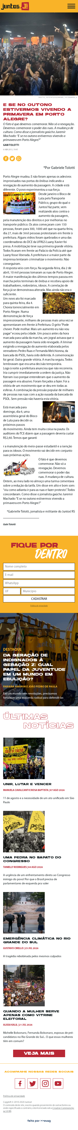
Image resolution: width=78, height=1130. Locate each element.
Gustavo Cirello (13, 948)
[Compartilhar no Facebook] (6, 158)
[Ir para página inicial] (15, 9)
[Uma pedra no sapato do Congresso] (24, 851)
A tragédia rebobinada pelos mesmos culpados (32, 956)
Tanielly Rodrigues (15, 867)
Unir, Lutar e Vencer (27, 784)
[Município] (48, 591)
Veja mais (39, 1054)
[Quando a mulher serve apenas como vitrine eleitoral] (24, 1005)
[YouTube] (58, 1083)
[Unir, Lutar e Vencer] (24, 778)
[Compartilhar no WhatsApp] (18, 158)
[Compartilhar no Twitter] (12, 158)
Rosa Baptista (39, 790)
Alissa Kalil (10, 1025)
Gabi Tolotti (11, 145)
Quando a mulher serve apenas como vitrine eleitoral (31, 1015)
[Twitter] (32, 1083)
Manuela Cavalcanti (16, 790)
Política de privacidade (39, 606)
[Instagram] (45, 1083)
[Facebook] (20, 1083)
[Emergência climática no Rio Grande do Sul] (24, 932)
